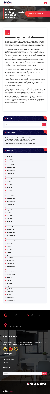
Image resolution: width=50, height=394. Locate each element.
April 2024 (9, 221)
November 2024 (11, 201)
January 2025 (10, 195)
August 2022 (10, 277)
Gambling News (35, 12)
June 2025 (9, 184)
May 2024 (9, 218)
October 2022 (10, 272)
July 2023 (9, 246)
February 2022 (10, 294)
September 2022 (11, 274)
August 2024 (10, 210)
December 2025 (11, 167)
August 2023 (10, 243)
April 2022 (9, 289)
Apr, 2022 (8, 32)
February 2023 (10, 260)
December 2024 (11, 198)
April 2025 (9, 187)
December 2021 (11, 300)
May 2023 (9, 252)
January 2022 (10, 297)
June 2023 (9, 249)
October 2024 (10, 204)
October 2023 (10, 238)
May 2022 (9, 286)
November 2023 (11, 235)
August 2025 (10, 179)
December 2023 (11, 232)
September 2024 (11, 207)
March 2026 (10, 159)
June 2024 (9, 215)
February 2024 (10, 227)
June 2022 (9, 283)
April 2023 (9, 255)
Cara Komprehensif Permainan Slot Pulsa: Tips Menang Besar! (20, 143)
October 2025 (10, 173)
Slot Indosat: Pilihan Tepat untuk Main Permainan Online (18, 137)
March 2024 (10, 224)
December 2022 (11, 266)
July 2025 (9, 181)
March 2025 (10, 190)
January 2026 (10, 164)
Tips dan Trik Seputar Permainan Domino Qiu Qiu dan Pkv (18, 140)
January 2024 (10, 229)
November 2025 (11, 170)
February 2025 (10, 193)
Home (28, 12)
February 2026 (10, 162)
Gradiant (11, 391)
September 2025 (11, 176)
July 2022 (9, 280)
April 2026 (9, 156)
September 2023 (11, 241)
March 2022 (10, 291)
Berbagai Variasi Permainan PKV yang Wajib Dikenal (17, 142)
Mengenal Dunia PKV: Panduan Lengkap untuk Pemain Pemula (20, 139)
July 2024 (9, 212)
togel (7, 362)
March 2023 (10, 257)
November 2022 (11, 269)
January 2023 (10, 263)
